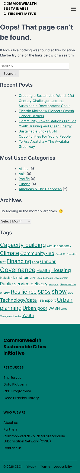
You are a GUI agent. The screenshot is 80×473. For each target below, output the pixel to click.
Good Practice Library (21, 398)
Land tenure (24, 277)
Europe (24, 184)
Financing (19, 261)
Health (43, 270)
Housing (61, 270)
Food (35, 262)
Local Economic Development (52, 278)
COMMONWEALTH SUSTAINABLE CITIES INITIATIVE (20, 8)
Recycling (54, 284)
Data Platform (15, 384)
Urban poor (35, 308)
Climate (9, 253)
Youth (28, 315)
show (59, 291)
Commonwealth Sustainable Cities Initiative (24, 346)
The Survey (12, 377)
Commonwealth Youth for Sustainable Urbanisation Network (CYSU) (34, 439)
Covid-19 (60, 254)
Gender (48, 261)
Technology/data (18, 300)
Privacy (31, 467)
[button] (73, 9)
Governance (17, 269)
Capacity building (23, 244)
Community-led (37, 253)
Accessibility (63, 467)
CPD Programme (17, 391)
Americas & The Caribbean (40, 189)
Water (18, 316)
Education (72, 254)
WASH (54, 308)
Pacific (24, 179)
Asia (22, 174)
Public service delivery (24, 283)
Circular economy (59, 246)
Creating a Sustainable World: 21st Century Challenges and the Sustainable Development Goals (46, 100)
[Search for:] (34, 66)
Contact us (12, 448)
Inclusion (6, 277)
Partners (10, 429)
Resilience (24, 292)
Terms (45, 467)
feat (3, 262)
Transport (47, 300)
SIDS (70, 292)
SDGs (44, 292)
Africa (23, 168)
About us (10, 422)
